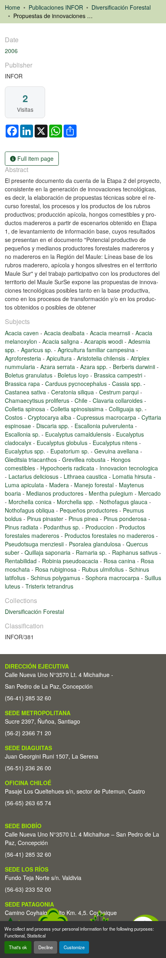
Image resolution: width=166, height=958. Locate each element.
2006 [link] (11, 51)
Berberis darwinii (135, 367)
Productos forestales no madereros (110, 535)
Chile (82, 400)
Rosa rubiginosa (56, 569)
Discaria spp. (53, 426)
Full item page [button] (35, 158)
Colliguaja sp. (127, 409)
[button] (34, 611)
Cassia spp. (127, 384)
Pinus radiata (22, 527)
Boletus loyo (74, 375)
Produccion (100, 527)
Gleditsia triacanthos (31, 459)
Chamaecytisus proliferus (38, 400)
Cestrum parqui (119, 392)
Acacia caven (22, 333)
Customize (74, 947)
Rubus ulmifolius (103, 569)
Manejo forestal (94, 485)
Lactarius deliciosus (34, 476)
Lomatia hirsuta (133, 476)
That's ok (18, 947)
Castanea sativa (26, 392)
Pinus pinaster (46, 519)
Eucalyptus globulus (63, 443)
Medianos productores (55, 493)
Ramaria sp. (92, 552)
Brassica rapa (23, 384)
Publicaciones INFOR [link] (56, 7)
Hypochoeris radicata (68, 468)
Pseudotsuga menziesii (35, 544)
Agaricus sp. (37, 350)
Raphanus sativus (135, 552)
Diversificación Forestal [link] (121, 7)
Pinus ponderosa (126, 519)
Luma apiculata (25, 485)
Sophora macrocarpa (113, 578)
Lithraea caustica (86, 476)
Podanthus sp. (63, 527)
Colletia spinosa (26, 409)
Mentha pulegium (112, 493)
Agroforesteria (24, 358)
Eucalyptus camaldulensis (78, 434)
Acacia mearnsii (111, 333)
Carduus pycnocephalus (76, 384)
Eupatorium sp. (70, 451)
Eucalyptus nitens (116, 443)
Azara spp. (94, 367)
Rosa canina (120, 561)
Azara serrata (58, 367)
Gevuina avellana (117, 451)
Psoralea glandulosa (95, 544)
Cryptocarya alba (50, 417)
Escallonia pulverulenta (105, 426)
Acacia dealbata (65, 333)
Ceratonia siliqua (73, 392)
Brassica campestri (119, 375)
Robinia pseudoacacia (71, 561)
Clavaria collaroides (118, 400)
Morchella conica (30, 502)
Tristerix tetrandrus (49, 586)
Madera (60, 485)
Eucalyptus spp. (26, 451)
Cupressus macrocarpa (107, 417)
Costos (14, 417)
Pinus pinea (84, 519)
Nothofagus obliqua (30, 510)
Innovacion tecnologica (129, 468)
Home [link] (12, 7)
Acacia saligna (61, 341)
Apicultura (59, 358)
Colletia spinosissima (77, 409)
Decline (45, 947)
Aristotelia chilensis (102, 358)
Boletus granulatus (29, 375)
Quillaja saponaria (48, 552)
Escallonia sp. (23, 434)
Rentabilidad (21, 561)
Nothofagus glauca (124, 502)
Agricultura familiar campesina (97, 350)
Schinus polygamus (56, 578)
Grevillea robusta (84, 459)
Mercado (149, 493)
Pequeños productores (89, 510)
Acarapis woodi (104, 341)
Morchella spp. (76, 502)
